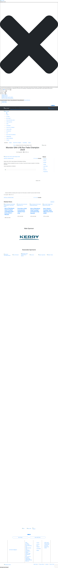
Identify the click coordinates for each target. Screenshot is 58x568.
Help (36, 564)
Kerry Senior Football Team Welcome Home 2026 (48, 211)
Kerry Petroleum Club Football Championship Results (35, 211)
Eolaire (29, 142)
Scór (7, 132)
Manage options (4, 94)
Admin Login (46, 542)
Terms (52, 564)
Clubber (10, 142)
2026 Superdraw (9, 121)
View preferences (14, 100)
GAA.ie (45, 547)
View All (52, 201)
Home (14, 145)
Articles (5, 158)
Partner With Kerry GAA (10, 120)
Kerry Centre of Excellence (11, 134)
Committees (8, 125)
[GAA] (23, 528)
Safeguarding (8, 136)
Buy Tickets (20, 537)
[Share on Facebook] (34, 158)
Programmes (45, 171)
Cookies (46, 564)
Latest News (45, 166)
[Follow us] (54, 105)
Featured (44, 158)
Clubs (7, 123)
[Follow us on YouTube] (29, 534)
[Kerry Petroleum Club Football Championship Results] (35, 204)
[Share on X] (35, 158)
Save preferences (21, 100)
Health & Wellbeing (9, 138)
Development (27, 554)
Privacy (41, 564)
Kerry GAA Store (51, 108)
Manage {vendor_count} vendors (7, 97)
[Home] (30, 113)
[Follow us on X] (52, 105)
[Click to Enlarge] (22, 156)
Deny (9, 100)
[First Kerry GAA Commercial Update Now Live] (22, 204)
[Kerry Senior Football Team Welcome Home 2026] (48, 204)
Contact (7, 140)
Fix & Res (8, 116)
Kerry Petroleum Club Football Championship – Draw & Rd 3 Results (9, 211)
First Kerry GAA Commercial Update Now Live (22, 211)
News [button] (7, 114)
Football (44, 162)
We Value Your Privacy (4, 567)
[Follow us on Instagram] (53, 105)
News (12, 158)
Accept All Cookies (3, 100)
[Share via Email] (37, 158)
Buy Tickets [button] (8, 118)
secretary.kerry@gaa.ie (13, 549)
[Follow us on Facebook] (27, 534)
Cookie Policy (4, 101)
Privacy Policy (4, 102)
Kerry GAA (46, 545)
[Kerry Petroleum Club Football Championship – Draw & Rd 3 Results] (9, 205)
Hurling (9, 158)
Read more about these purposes (7, 98)
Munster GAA (46, 546)
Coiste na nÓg (8, 129)
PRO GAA (45, 169)
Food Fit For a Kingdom (10, 127)
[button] (29, 44)
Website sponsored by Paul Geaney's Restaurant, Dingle (20, 109)
